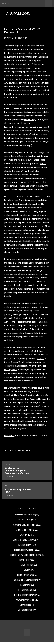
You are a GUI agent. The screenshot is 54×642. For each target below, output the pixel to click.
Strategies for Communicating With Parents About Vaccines (17, 470)
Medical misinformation (25, 594)
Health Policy (24, 559)
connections (37, 159)
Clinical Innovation (25, 529)
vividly (11, 126)
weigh (16, 45)
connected (39, 182)
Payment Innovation (24, 599)
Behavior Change (23, 451)
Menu (7, 3)
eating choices (32, 270)
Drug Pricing (26, 564)
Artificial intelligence (25, 514)
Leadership (25, 584)
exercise (13, 273)
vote (27, 277)
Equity (27, 569)
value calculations (35, 189)
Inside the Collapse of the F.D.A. (18, 490)
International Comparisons (25, 579)
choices (23, 45)
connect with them (30, 174)
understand (12, 174)
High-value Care (25, 574)
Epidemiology (24, 544)
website (9, 237)
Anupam (10, 38)
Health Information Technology (25, 554)
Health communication (25, 549)
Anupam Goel (18, 13)
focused (40, 358)
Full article (9, 435)
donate (31, 273)
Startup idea (25, 604)
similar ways (30, 119)
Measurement (25, 589)
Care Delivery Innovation (25, 524)
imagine (21, 126)
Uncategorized (25, 609)
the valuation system (20, 49)
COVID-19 (25, 534)
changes (19, 189)
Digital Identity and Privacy (25, 539)
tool (14, 303)
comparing (19, 306)
